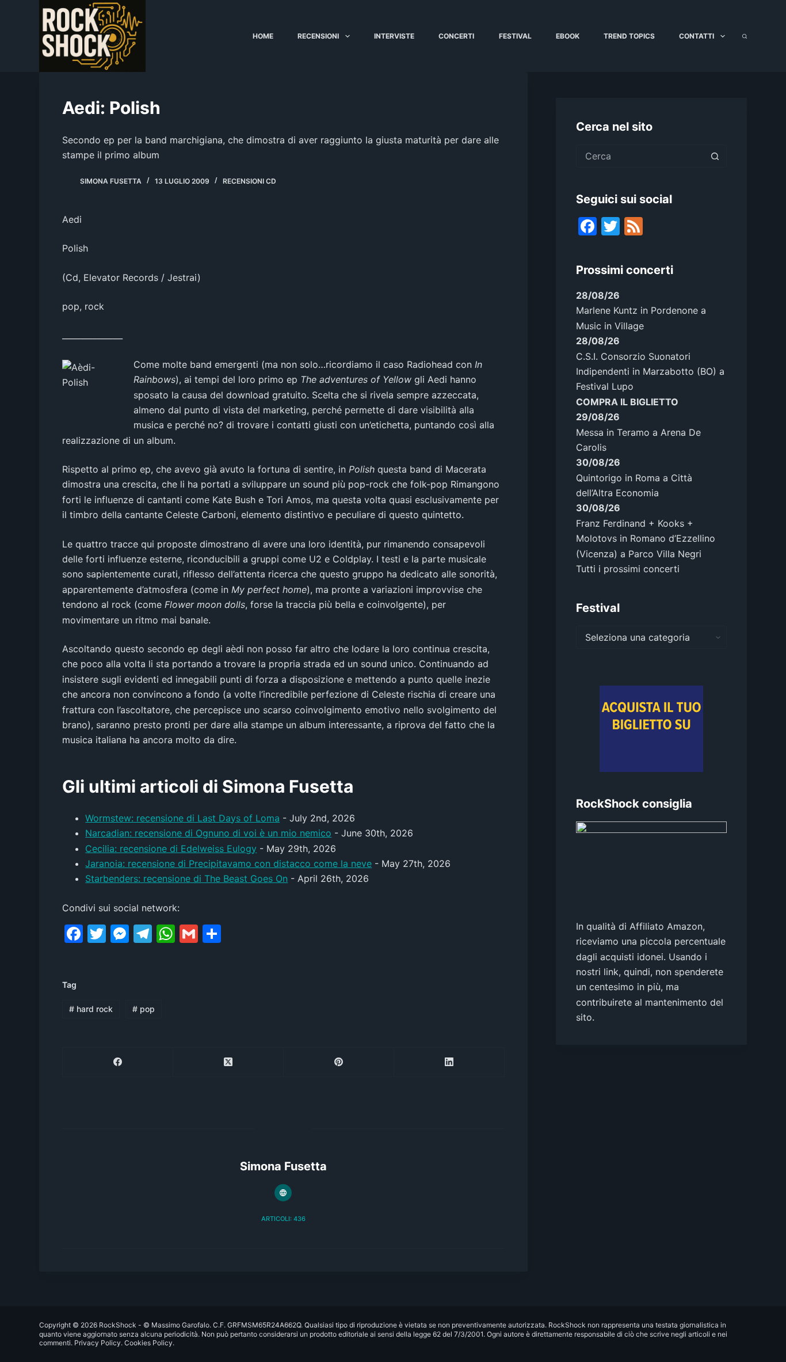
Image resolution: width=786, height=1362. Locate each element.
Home (263, 36)
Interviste (394, 36)
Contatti (696, 36)
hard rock (91, 1009)
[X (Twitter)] (228, 1062)
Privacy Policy (97, 1342)
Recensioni (318, 36)
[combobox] (640, 156)
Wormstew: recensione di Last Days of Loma (182, 818)
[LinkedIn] (449, 1062)
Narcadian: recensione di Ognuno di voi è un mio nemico (208, 833)
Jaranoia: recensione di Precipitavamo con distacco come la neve (228, 863)
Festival (515, 36)
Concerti (456, 36)
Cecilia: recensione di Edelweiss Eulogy (171, 848)
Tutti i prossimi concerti (628, 569)
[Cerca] (744, 36)
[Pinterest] (339, 1062)
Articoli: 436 (283, 1219)
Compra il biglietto (627, 402)
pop (143, 1009)
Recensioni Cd (249, 181)
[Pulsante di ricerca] (715, 156)
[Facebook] (118, 1062)
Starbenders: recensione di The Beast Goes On (186, 878)
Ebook (567, 36)
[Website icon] (283, 1192)
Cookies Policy (148, 1342)
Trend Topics (629, 36)
